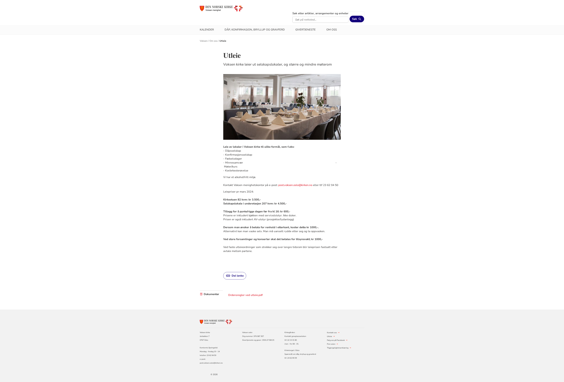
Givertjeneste (305, 29)
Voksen (204, 41)
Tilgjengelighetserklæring (337, 348)
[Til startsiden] (221, 8)
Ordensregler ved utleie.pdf (245, 295)
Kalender (207, 29)
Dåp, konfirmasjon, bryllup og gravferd (255, 29)
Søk (354, 19)
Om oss (331, 29)
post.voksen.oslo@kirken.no (295, 185)
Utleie (222, 41)
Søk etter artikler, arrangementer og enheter (320, 13)
